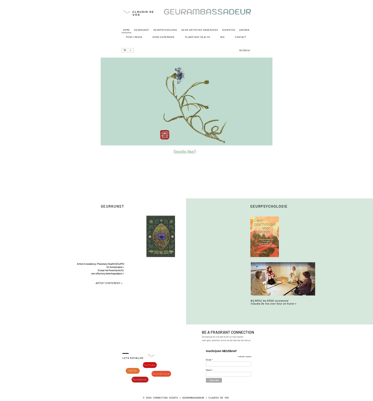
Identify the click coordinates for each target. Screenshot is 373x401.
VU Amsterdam (114, 266)
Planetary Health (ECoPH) (110, 263)
